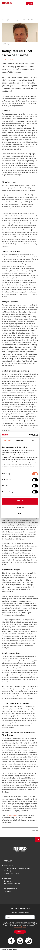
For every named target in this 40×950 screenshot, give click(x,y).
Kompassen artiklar (21, 20)
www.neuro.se (13, 815)
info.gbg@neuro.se (10, 889)
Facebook (11, 940)
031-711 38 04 (14, 873)
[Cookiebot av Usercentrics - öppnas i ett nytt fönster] (29, 435)
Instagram (28, 940)
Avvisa (20, 513)
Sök (30, 4)
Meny (36, 4)
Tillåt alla (20, 501)
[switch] (35, 479)
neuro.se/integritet (20, 927)
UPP (37, 840)
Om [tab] (33, 440)
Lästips (11, 20)
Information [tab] (20, 440)
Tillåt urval (20, 507)
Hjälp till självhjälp (33, 20)
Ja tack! (20, 931)
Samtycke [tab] (7, 440)
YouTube (20, 940)
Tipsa (33, 830)
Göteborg (5, 20)
